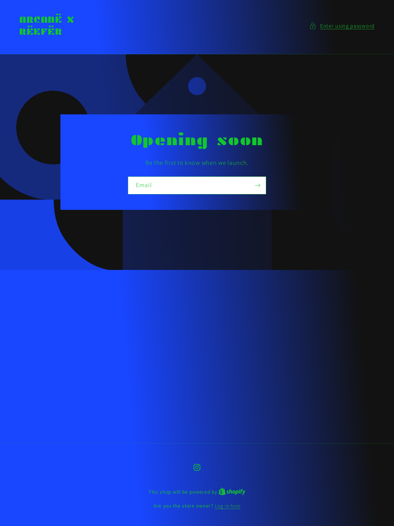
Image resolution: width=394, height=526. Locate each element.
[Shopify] (232, 492)
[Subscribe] (257, 185)
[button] (342, 26)
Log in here (227, 506)
